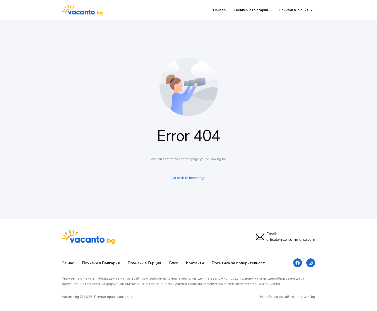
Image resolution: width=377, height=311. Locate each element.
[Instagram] (310, 262)
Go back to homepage (188, 177)
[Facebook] (297, 262)
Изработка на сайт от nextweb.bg (287, 296)
